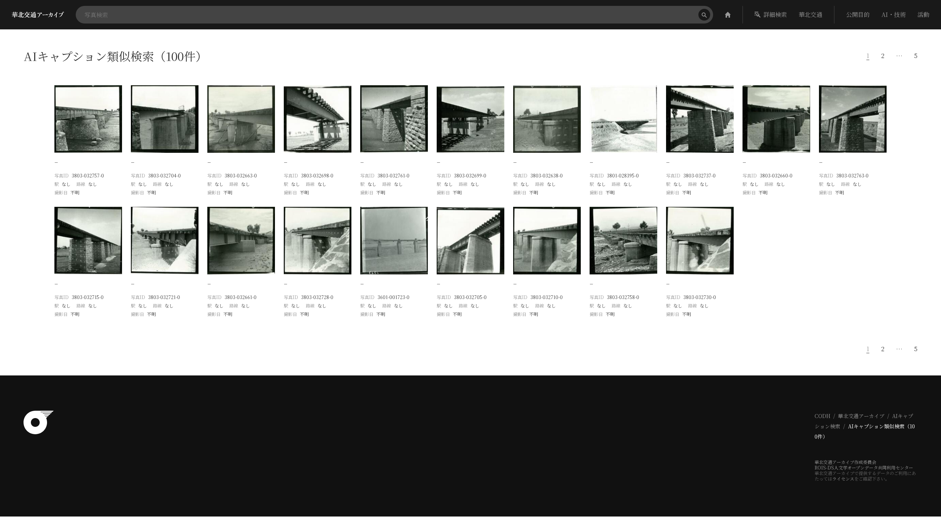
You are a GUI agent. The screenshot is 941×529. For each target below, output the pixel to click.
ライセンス (843, 478)
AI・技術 (893, 14)
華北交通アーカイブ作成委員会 (845, 462)
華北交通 (810, 14)
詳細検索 (775, 14)
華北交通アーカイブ (861, 416)
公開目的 (858, 14)
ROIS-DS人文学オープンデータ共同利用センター (864, 467)
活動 (923, 14)
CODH (822, 416)
